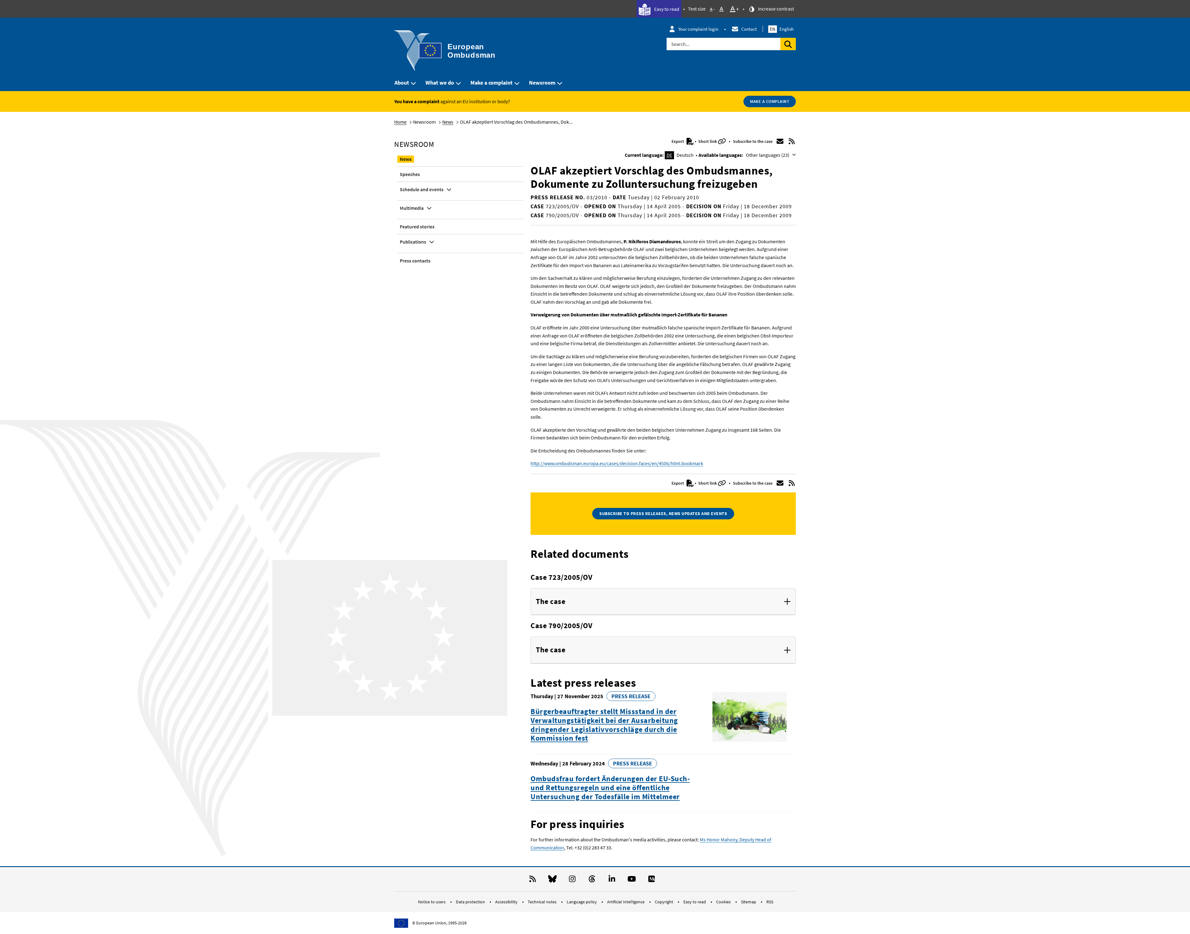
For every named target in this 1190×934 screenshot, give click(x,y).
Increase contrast (775, 9)
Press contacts (415, 261)
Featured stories (417, 226)
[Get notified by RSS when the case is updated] (791, 141)
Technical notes (543, 902)
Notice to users (432, 902)
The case (550, 601)
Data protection (471, 902)
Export (678, 141)
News (447, 122)
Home (400, 122)
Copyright (664, 902)
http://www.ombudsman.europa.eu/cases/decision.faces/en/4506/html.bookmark (617, 463)
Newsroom (542, 82)
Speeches (410, 174)
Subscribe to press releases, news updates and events (663, 513)
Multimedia (412, 208)
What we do (439, 82)
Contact (749, 29)
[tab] (663, 601)
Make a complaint (491, 82)
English (782, 29)
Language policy (582, 902)
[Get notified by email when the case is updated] (780, 141)
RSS (769, 902)
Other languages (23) (768, 155)
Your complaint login (698, 29)
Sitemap (749, 902)
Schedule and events (421, 189)
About (401, 82)
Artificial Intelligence (626, 902)
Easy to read (666, 9)
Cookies (724, 902)
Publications (413, 242)
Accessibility (506, 902)
